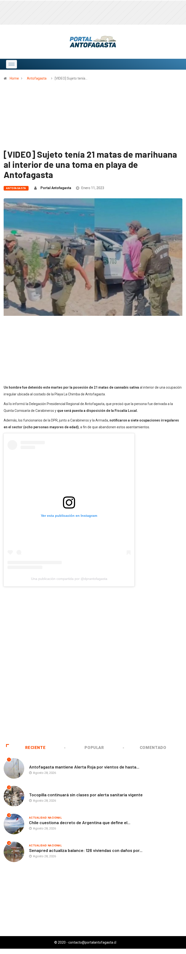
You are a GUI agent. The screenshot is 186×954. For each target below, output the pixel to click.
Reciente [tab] (35, 747)
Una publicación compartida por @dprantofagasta (69, 579)
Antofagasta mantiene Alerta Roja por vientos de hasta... (84, 766)
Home (14, 78)
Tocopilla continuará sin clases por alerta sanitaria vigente (86, 794)
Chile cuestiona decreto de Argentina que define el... (79, 822)
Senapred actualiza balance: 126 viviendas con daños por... (85, 850)
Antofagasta (36, 78)
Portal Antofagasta (55, 188)
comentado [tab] (153, 747)
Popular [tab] (94, 747)
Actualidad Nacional (45, 817)
